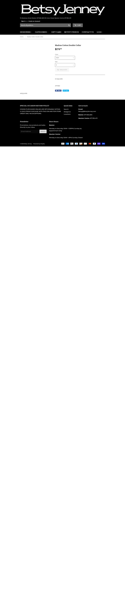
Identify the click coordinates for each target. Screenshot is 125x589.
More (99, 32)
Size (56, 61)
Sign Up (43, 131)
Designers (25, 32)
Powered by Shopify (39, 143)
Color (56, 54)
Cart (79, 25)
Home (21, 36)
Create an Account (34, 21)
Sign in (23, 21)
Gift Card (56, 32)
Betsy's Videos (71, 32)
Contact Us (88, 32)
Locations (67, 114)
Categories (41, 32)
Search (66, 109)
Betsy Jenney (28, 143)
